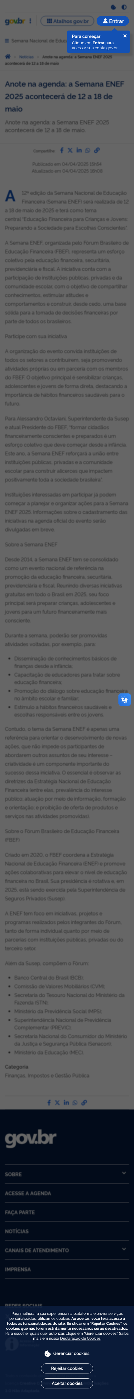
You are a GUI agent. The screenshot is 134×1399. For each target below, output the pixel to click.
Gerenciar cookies (71, 1353)
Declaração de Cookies (80, 1338)
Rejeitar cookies (67, 1368)
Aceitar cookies (67, 1383)
